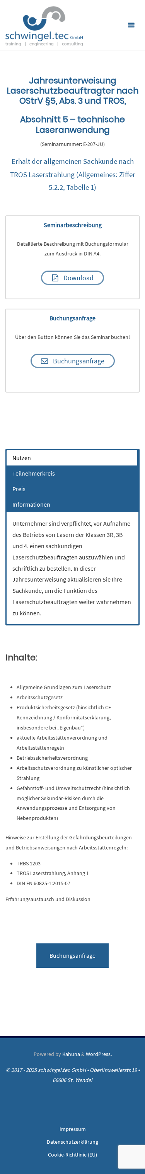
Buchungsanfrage (72, 955)
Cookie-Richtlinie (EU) (72, 1154)
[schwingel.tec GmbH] (44, 25)
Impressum (73, 1128)
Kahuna (70, 1054)
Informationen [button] (31, 504)
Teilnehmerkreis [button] (33, 473)
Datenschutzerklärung (72, 1141)
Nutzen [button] (21, 458)
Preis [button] (19, 489)
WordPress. (99, 1054)
